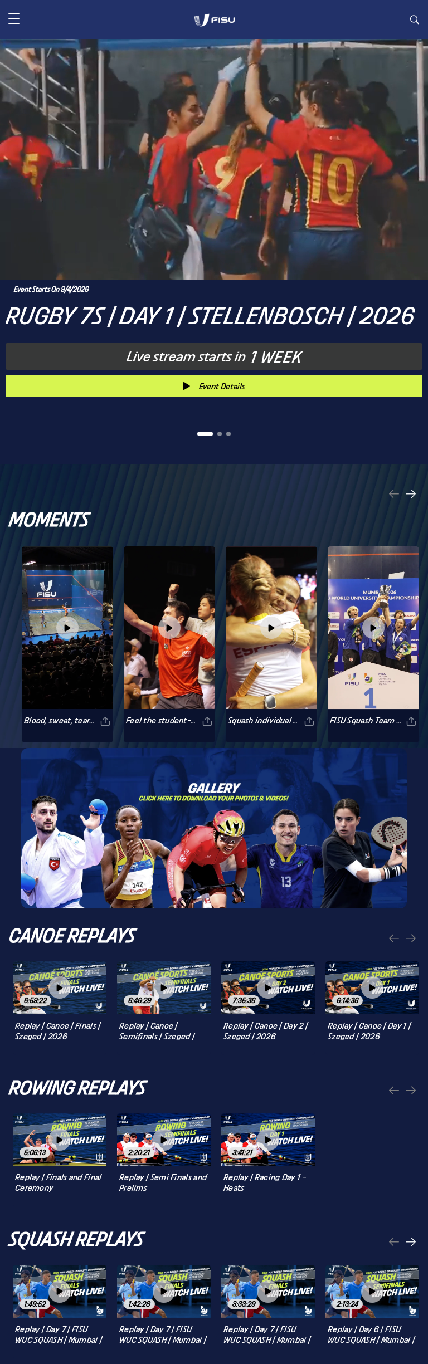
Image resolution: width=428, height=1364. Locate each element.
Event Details (222, 386)
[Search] (414, 21)
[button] (14, 19)
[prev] (394, 495)
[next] (410, 495)
